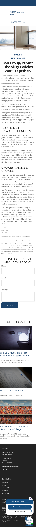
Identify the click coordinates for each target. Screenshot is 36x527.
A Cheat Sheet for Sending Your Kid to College (15, 428)
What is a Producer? (11, 390)
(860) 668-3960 (19, 22)
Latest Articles (6, 488)
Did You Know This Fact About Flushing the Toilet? (15, 354)
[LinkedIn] (6, 469)
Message (4, 290)
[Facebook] (3, 469)
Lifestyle (4, 485)
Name (3, 266)
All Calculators (6, 493)
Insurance (5, 482)
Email (3, 278)
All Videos (5, 490)
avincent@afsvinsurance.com (10, 466)
